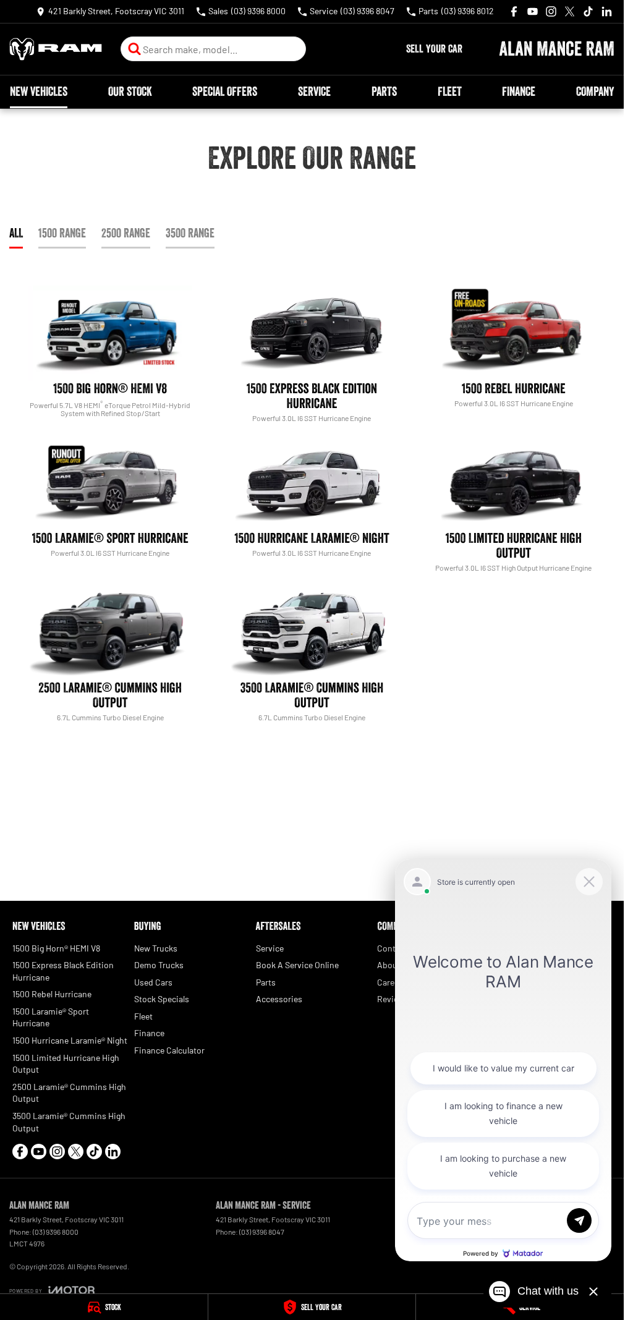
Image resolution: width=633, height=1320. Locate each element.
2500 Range (125, 233)
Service (314, 91)
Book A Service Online (297, 965)
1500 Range (62, 233)
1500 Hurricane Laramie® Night (69, 1040)
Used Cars (153, 982)
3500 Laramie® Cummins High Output (68, 1121)
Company (595, 91)
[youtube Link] (532, 11)
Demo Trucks (159, 965)
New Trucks (155, 948)
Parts (384, 91)
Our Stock (130, 91)
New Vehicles (38, 91)
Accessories (279, 999)
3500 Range (190, 233)
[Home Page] (55, 49)
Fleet (450, 91)
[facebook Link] (514, 11)
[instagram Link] (551, 11)
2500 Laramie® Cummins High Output (69, 1092)
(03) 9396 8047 (261, 1231)
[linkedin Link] (606, 11)
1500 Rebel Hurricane (51, 994)
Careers (391, 982)
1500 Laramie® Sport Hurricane (50, 1017)
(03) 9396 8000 (56, 1231)
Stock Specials (161, 999)
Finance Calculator (169, 1050)
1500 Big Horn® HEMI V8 (56, 948)
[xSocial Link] (569, 11)
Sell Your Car (434, 49)
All (16, 233)
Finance (518, 91)
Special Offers (224, 91)
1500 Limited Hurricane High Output (65, 1063)
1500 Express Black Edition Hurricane (63, 971)
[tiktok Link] (588, 11)
